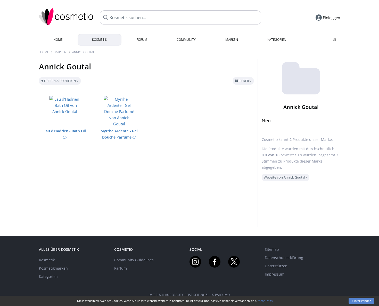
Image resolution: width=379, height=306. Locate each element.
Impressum (274, 274)
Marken (231, 39)
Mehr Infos (265, 301)
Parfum (120, 268)
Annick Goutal (83, 52)
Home (58, 39)
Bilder (244, 81)
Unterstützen (276, 265)
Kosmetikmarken (53, 268)
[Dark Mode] (335, 40)
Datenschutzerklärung (284, 257)
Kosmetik (99, 39)
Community (186, 39)
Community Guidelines (134, 259)
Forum (141, 39)
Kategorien (276, 39)
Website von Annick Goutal (285, 177)
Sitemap (272, 249)
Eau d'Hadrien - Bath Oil (65, 130)
